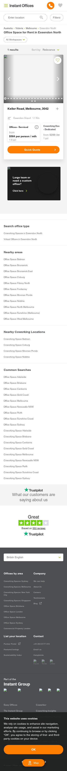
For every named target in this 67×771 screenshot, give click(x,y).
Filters (56, 17)
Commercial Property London (17, 628)
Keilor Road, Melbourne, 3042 (28, 108)
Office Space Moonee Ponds (18, 295)
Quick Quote (32, 149)
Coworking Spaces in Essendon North (23, 233)
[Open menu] (6, 5)
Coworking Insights (46, 710)
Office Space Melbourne (16, 401)
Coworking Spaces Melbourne (17, 587)
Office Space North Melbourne (19, 307)
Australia (8, 28)
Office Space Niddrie (14, 301)
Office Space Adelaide (15, 377)
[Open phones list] (50, 5)
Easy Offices (10, 704)
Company (40, 573)
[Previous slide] (9, 79)
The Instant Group (13, 710)
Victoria (19, 28)
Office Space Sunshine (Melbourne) (22, 313)
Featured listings (11, 649)
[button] (37, 127)
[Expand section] (57, 108)
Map (36, 762)
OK (33, 749)
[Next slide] (58, 79)
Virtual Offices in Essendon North (20, 239)
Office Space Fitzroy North (17, 283)
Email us (38, 649)
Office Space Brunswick (16, 265)
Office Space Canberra (15, 389)
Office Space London (13, 612)
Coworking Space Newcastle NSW (21, 460)
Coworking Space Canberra (18, 442)
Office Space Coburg (14, 277)
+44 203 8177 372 (42, 644)
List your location (15, 636)
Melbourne (31, 28)
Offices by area (13, 573)
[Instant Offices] (22, 5)
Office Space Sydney (14, 424)
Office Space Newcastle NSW (19, 407)
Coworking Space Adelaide (17, 430)
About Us (38, 587)
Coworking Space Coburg (17, 345)
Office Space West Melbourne (19, 319)
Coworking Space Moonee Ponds (21, 351)
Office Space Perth (13, 412)
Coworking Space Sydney (17, 478)
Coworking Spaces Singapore (17, 600)
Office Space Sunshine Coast (18, 418)
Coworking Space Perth (16, 466)
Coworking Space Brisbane (17, 436)
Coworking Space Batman (17, 339)
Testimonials (39, 598)
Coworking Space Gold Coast (19, 448)
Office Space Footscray (15, 289)
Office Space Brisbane (15, 383)
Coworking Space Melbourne (18, 454)
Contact (39, 636)
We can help (39, 581)
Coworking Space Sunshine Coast (21, 472)
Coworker (41, 704)
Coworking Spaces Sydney (16, 581)
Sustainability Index (13, 655)
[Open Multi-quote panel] (60, 6)
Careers (37, 592)
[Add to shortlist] (57, 60)
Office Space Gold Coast (16, 395)
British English (15, 557)
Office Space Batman (14, 259)
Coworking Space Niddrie (17, 357)
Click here (18, 190)
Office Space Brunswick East (18, 271)
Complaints (39, 655)
